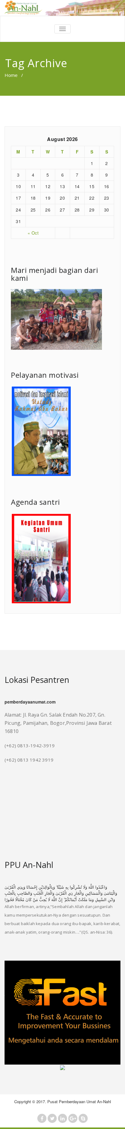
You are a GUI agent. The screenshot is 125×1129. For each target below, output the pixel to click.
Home (11, 75)
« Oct (33, 233)
